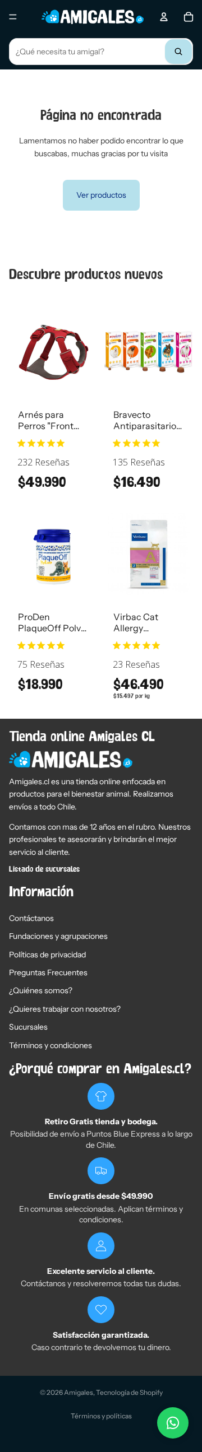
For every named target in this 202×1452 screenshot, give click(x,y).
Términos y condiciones (50, 1045)
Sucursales (28, 1027)
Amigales (78, 1392)
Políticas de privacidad (47, 955)
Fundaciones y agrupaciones (58, 936)
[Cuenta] (164, 16)
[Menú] (13, 17)
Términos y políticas (101, 1416)
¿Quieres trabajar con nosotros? (65, 1009)
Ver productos (101, 195)
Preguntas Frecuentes (48, 972)
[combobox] (101, 51)
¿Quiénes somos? (40, 990)
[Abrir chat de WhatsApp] (173, 1423)
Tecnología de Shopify (129, 1392)
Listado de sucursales (44, 869)
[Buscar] (178, 51)
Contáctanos (31, 918)
